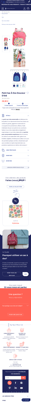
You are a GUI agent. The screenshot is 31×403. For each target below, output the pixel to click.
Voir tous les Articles (12, 274)
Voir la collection (15, 186)
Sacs (3, 17)
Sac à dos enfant (5, 20)
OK (23, 377)
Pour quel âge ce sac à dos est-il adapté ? (12, 306)
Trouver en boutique (22, 105)
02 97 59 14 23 (17, 365)
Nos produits (5, 13)
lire (25, 274)
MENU (3, 9)
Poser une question (15, 314)
